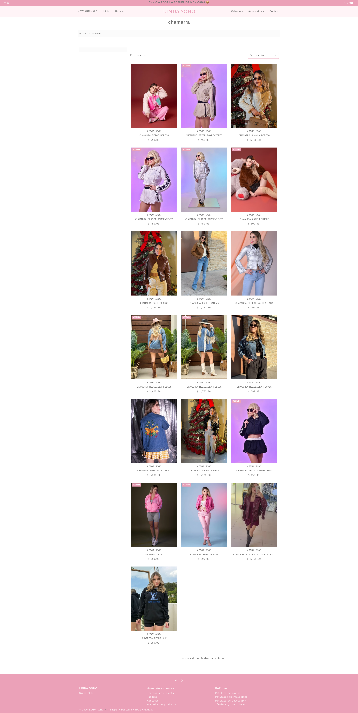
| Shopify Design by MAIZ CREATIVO (130, 709)
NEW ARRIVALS (87, 11)
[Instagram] (8, 2)
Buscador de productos (162, 704)
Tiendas (152, 696)
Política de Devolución (230, 700)
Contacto (274, 11)
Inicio (106, 11)
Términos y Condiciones (230, 704)
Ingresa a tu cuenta (160, 693)
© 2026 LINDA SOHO (91, 709)
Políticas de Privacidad (231, 696)
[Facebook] (5, 2)
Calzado (236, 11)
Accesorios (255, 11)
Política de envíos (227, 693)
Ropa (118, 11)
